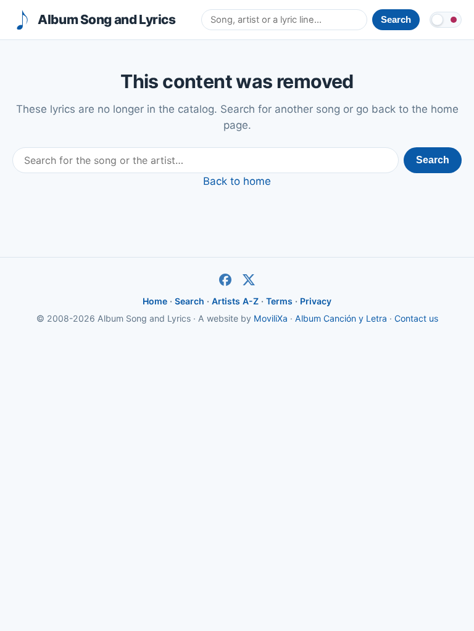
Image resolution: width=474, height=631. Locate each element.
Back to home (237, 181)
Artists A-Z (235, 301)
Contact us (416, 318)
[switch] (446, 20)
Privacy (315, 301)
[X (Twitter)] (249, 280)
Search (432, 160)
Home (155, 301)
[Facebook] (225, 280)
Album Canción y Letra (341, 318)
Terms (279, 301)
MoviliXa (271, 318)
